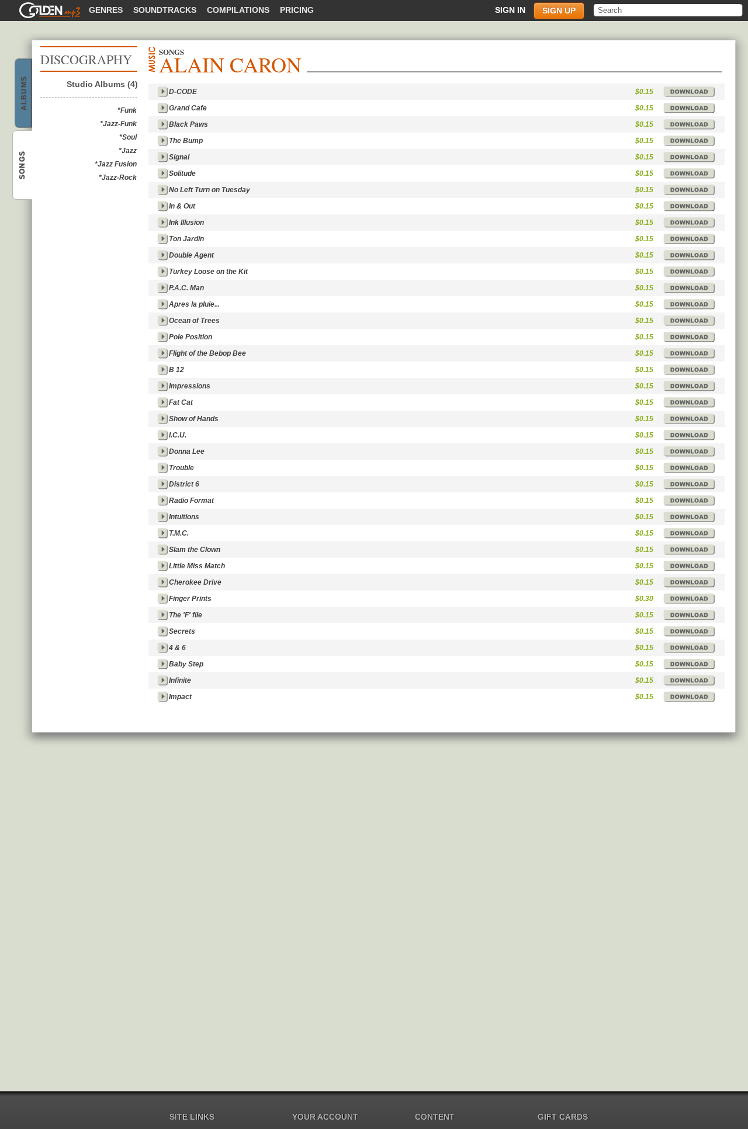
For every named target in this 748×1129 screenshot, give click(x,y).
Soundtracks (164, 10)
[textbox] (669, 10)
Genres (106, 10)
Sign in (510, 10)
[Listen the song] (162, 91)
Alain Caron (21, 102)
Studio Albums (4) (102, 84)
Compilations (238, 10)
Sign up (559, 10)
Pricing (297, 10)
